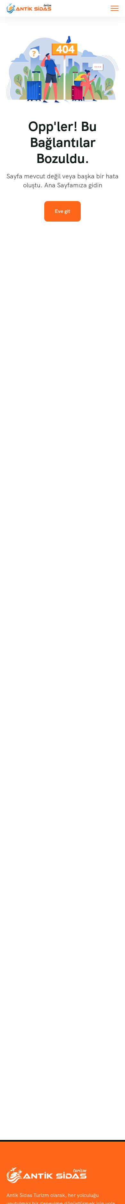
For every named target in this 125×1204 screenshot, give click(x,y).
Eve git (62, 211)
